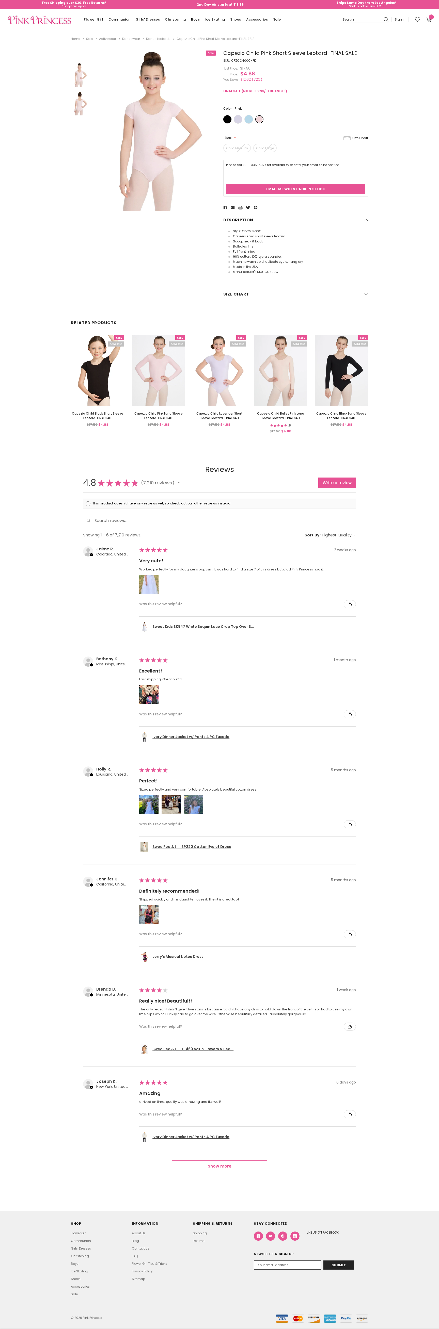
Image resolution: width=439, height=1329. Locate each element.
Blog (135, 1241)
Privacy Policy (142, 1271)
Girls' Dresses (148, 19)
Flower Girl (93, 19)
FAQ (135, 1256)
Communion (119, 19)
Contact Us (140, 1248)
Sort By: (313, 535)
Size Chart (360, 138)
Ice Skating (215, 19)
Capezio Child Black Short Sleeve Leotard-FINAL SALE (97, 415)
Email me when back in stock (295, 189)
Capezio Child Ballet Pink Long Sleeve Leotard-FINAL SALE (280, 415)
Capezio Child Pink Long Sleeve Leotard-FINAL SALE (158, 415)
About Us (139, 1233)
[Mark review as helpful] (350, 604)
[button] (179, 483)
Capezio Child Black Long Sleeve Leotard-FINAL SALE (341, 415)
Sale (277, 19)
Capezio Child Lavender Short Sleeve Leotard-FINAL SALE (219, 415)
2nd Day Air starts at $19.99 (220, 4)
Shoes (235, 19)
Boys (195, 19)
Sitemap (138, 1279)
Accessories (257, 19)
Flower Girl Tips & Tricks (149, 1263)
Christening (175, 19)
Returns (199, 1241)
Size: (228, 138)
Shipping (200, 1233)
